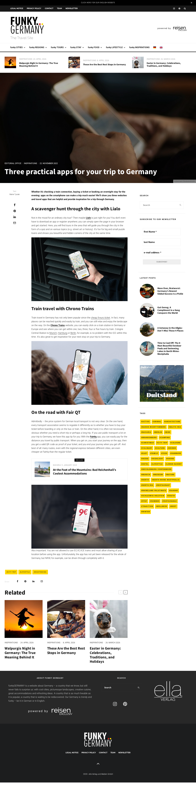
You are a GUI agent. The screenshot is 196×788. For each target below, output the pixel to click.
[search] (180, 205)
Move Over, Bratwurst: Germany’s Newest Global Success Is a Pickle (170, 291)
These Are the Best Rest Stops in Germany (104, 64)
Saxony (174, 490)
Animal (157, 421)
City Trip (12, 572)
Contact (49, 8)
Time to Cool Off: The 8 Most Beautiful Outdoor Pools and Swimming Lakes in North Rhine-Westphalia (169, 348)
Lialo (88, 217)
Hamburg (62, 333)
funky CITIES (16, 47)
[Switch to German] (154, 47)
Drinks (172, 448)
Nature (171, 474)
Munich (53, 333)
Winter (146, 511)
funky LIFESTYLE (114, 47)
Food (165, 453)
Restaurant (163, 485)
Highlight (158, 458)
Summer (155, 501)
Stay (144, 501)
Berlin (73, 333)
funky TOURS (57, 47)
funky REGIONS (36, 47)
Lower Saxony (174, 464)
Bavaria (57, 465)
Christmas (148, 443)
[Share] (14, 205)
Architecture (172, 421)
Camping (165, 437)
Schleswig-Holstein (153, 496)
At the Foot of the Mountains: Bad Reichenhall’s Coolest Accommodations (84, 471)
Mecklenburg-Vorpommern (157, 469)
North (145, 480)
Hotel (145, 464)
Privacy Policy (34, 8)
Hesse (145, 458)
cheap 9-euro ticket (100, 317)
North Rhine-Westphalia (166, 480)
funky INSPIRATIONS (139, 47)
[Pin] (14, 211)
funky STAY (75, 47)
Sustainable (170, 501)
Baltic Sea (175, 427)
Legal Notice (16, 8)
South (171, 496)
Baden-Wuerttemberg (154, 427)
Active (146, 421)
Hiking (170, 458)
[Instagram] (174, 8)
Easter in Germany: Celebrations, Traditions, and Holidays (164, 64)
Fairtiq (93, 436)
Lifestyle (25, 572)
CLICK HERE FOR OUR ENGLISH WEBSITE (98, 3)
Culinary (147, 448)
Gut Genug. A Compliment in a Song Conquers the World (168, 310)
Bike (168, 432)
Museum (158, 474)
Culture (160, 448)
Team (59, 8)
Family (154, 453)
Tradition (147, 506)
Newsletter (72, 8)
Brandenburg (149, 437)
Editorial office (13, 163)
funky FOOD (93, 47)
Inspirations (25, 59)
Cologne (176, 443)
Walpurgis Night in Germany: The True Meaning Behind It (38, 64)
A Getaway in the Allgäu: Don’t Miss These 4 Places (170, 329)
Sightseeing (40, 572)
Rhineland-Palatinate (154, 490)
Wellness (162, 506)
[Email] (14, 222)
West (174, 506)
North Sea (147, 485)
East (144, 453)
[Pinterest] (179, 8)
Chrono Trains (58, 325)
